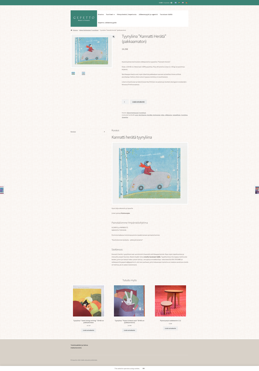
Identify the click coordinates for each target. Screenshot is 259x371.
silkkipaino (168, 115)
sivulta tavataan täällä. (152, 257)
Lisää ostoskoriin (138, 102)
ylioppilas (125, 117)
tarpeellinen (176, 115)
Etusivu (101, 14)
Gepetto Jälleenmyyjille (107, 23)
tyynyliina (184, 115)
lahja (162, 115)
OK (144, 368)
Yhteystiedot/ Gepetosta (126, 14)
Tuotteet (109, 14)
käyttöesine (142, 115)
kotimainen (156, 115)
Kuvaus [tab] (73, 132)
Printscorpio (125, 213)
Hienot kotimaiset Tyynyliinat (88, 30)
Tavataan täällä (166, 14)
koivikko (149, 115)
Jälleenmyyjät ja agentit (148, 14)
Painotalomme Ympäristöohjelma (130, 222)
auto (136, 115)
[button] (113, 36)
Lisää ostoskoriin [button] (88, 330)
